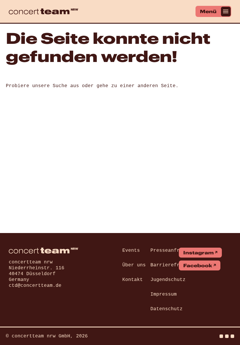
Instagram (198, 253)
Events (131, 250)
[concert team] (43, 11)
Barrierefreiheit (173, 265)
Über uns (134, 265)
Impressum (163, 294)
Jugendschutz (168, 279)
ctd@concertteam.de (35, 285)
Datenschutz (166, 309)
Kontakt (132, 279)
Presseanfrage (169, 250)
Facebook (197, 265)
